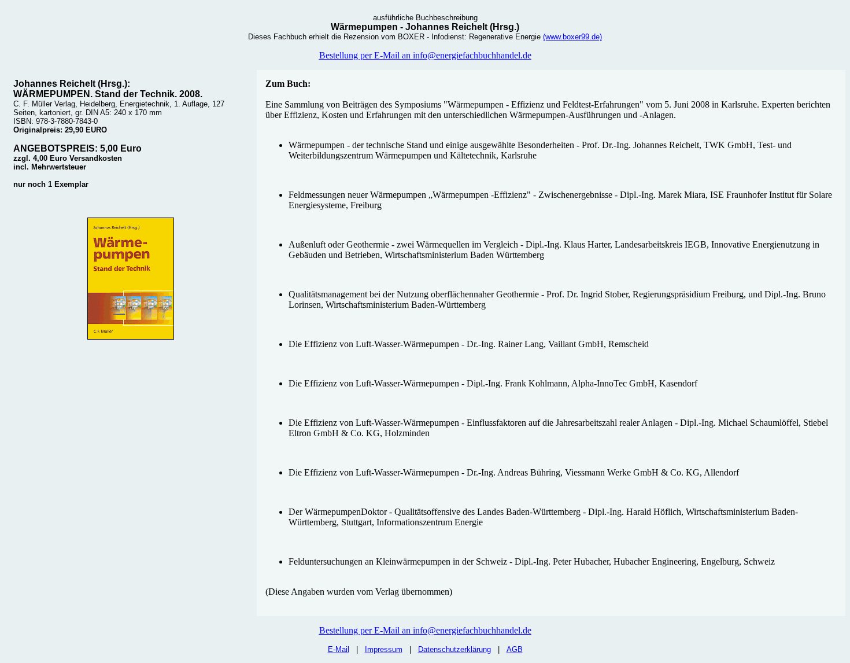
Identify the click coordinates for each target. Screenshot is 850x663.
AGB (515, 649)
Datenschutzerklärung (454, 649)
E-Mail (338, 649)
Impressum (383, 649)
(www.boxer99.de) (572, 36)
